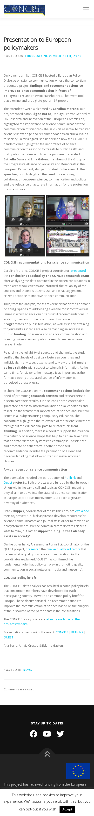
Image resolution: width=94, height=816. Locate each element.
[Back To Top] (47, 754)
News (27, 670)
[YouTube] (47, 733)
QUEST (8, 637)
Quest (8, 482)
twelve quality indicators (63, 549)
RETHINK (77, 632)
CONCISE (62, 632)
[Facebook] (33, 733)
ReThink (70, 478)
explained (82, 511)
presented (78, 271)
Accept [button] (67, 809)
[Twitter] (60, 733)
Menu (86, 9)
